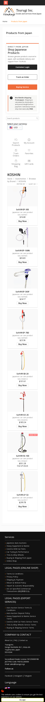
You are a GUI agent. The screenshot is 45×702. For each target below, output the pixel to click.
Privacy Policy (12, 577)
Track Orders (16, 154)
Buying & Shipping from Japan (19, 558)
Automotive (20, 178)
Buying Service (22, 87)
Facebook (8, 676)
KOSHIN (22, 181)
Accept (22, 700)
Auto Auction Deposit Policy (18, 613)
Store (9, 178)
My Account (29, 143)
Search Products (16, 144)
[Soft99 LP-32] (22, 482)
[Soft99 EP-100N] (22, 237)
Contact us (23, 640)
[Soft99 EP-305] (22, 196)
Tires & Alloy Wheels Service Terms (21, 625)
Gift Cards (29, 164)
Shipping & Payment (15, 580)
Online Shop (12, 561)
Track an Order (22, 77)
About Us (8, 640)
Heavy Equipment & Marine (18, 546)
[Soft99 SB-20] (22, 361)
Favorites (29, 153)
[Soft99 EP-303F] (22, 278)
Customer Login (22, 67)
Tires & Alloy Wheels (15, 555)
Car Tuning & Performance (18, 552)
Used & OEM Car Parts (16, 549)
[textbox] (14, 127)
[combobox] (14, 127)
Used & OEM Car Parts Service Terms (22, 622)
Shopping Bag (16, 165)
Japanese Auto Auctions (16, 543)
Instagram (18, 676)
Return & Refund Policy (16, 583)
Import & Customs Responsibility (20, 586)
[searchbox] (22, 118)
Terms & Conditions (15, 574)
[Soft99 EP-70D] (22, 319)
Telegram (28, 676)
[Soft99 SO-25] (22, 402)
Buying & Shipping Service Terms (20, 628)
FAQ (15, 640)
